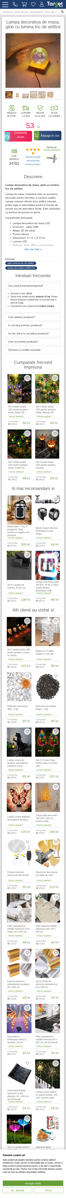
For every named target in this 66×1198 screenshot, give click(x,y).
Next (55, 61)
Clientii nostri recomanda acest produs (33, 160)
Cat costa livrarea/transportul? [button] (25, 285)
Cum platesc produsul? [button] (21, 317)
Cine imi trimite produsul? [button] (23, 341)
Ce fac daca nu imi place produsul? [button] (28, 333)
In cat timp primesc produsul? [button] (25, 325)
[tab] (33, 285)
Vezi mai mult (32, 249)
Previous (10, 61)
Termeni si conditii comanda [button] (24, 349)
